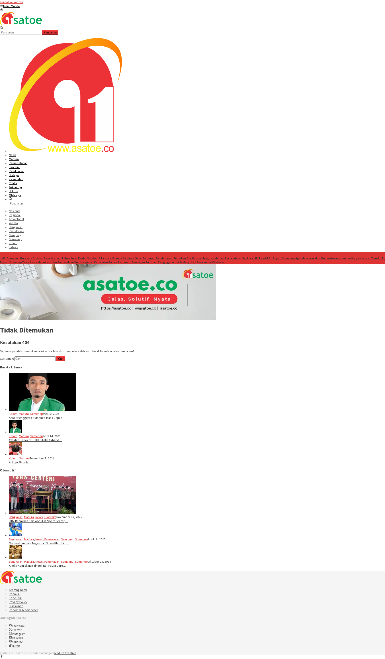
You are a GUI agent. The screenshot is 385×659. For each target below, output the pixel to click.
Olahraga (50, 517)
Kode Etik (15, 598)
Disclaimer (16, 606)
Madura (24, 414)
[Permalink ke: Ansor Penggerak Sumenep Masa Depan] (42, 410)
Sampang (67, 539)
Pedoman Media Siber (23, 610)
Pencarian (50, 32)
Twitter (17, 630)
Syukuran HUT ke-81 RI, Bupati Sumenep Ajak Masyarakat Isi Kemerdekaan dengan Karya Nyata (304, 258)
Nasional (24, 458)
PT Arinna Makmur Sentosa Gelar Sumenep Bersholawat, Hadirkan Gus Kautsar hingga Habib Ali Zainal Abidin (170, 258)
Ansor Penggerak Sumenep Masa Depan (35, 418)
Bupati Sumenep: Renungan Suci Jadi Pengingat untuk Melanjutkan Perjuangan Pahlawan (167, 262)
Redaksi (14, 594)
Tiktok (16, 646)
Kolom (13, 414)
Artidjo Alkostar (19, 462)
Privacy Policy (18, 602)
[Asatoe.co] (21, 24)
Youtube (17, 642)
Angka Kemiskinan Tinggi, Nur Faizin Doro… (37, 566)
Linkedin (17, 638)
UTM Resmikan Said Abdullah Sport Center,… (38, 521)
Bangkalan (16, 517)
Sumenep (36, 414)
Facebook (18, 626)
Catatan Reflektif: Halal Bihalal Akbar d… (35, 440)
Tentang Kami (18, 590)
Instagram (18, 634)
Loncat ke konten (11, 2)
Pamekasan (51, 539)
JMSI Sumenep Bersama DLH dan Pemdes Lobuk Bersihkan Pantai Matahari (49, 258)
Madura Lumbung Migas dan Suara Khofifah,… (39, 543)
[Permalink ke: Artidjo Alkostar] (15, 454)
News (39, 517)
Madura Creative (65, 653)
